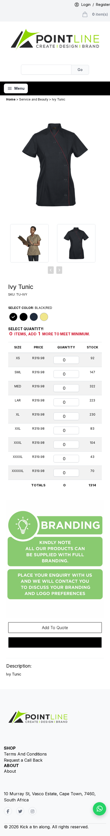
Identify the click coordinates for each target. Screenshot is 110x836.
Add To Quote (55, 627)
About (10, 771)
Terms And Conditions (25, 754)
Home (11, 99)
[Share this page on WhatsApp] (99, 808)
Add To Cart (55, 642)
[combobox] (46, 70)
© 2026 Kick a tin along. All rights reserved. (46, 826)
